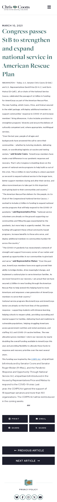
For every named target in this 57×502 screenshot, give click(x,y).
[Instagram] (28, 497)
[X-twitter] (34, 497)
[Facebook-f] (22, 497)
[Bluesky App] (16, 497)
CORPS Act (36, 359)
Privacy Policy (28, 490)
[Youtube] (40, 497)
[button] (15, 419)
